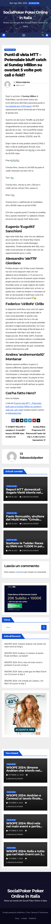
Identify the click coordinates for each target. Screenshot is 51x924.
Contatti (24, 918)
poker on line (10, 49)
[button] (43, 35)
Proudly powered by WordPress (14, 912)
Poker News (11, 764)
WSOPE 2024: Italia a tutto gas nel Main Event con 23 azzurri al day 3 (25, 854)
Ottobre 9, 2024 (16, 803)
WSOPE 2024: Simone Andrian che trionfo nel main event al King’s (23, 770)
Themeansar (43, 912)
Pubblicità (32, 918)
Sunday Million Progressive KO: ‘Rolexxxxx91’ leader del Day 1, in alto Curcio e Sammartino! (35, 433)
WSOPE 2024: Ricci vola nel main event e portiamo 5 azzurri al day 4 (25, 826)
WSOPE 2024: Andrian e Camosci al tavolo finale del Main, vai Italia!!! (23, 798)
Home (17, 918)
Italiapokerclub (14, 413)
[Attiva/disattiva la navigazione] (23, 35)
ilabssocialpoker (23, 82)
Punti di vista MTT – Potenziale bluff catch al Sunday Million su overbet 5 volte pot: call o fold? (23, 406)
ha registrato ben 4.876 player (19, 106)
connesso (19, 572)
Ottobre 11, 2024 (16, 775)
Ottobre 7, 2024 (16, 858)
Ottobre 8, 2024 (16, 831)
